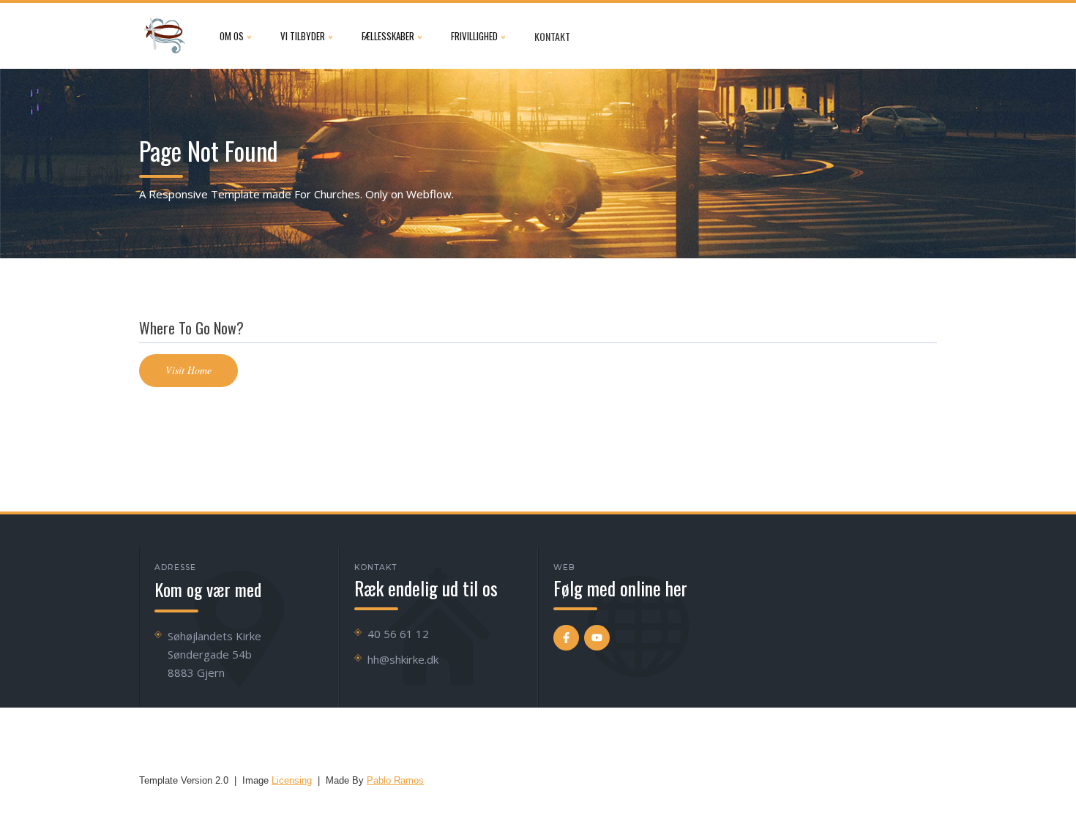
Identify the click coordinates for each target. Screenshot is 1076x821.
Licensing (292, 780)
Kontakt (552, 36)
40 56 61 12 (398, 633)
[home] (164, 36)
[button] (235, 36)
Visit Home (188, 370)
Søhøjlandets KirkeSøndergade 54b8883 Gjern (214, 654)
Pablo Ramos (395, 780)
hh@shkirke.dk (402, 659)
